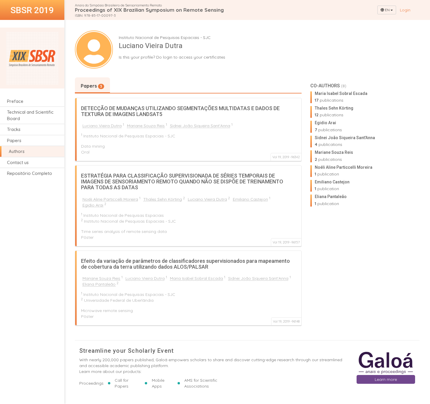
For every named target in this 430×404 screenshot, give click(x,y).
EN (387, 10)
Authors (17, 151)
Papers (14, 140)
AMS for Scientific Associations (200, 383)
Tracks (13, 129)
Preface (15, 101)
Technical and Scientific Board (30, 115)
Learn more (386, 379)
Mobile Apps (158, 383)
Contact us (18, 162)
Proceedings (91, 383)
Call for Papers (121, 383)
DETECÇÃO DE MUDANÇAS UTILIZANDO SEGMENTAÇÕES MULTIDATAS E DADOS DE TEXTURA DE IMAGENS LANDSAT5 (180, 111)
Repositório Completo (29, 173)
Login (405, 10)
